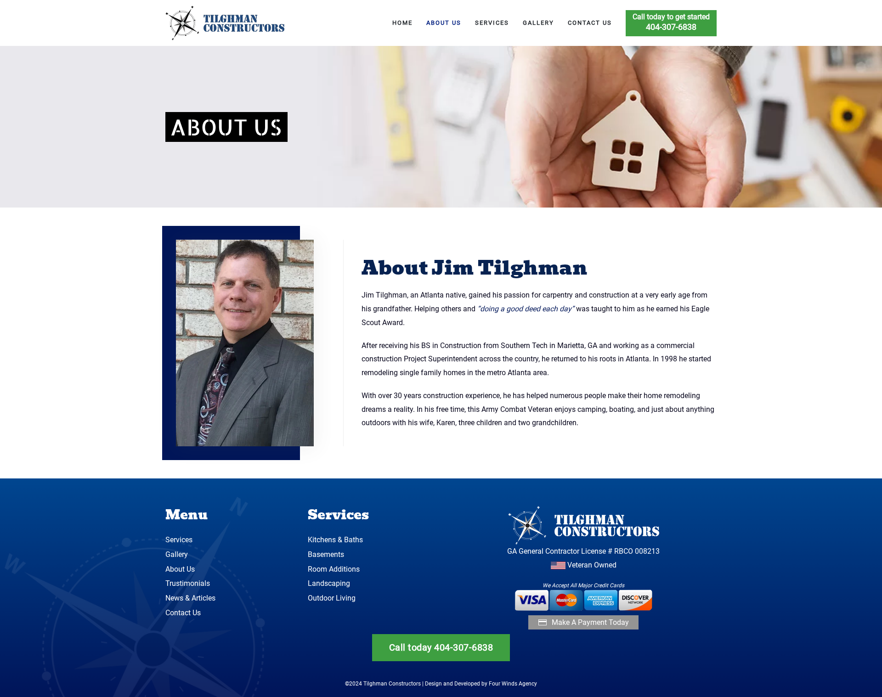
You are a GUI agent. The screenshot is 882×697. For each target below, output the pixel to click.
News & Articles (190, 598)
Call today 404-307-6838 (441, 647)
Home (402, 22)
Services (492, 22)
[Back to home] (226, 23)
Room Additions (334, 569)
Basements (326, 554)
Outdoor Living (332, 598)
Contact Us (590, 22)
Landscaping (329, 583)
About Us (180, 569)
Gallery (538, 22)
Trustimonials (187, 583)
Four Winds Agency (513, 683)
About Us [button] (443, 22)
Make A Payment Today (590, 622)
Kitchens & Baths (335, 539)
